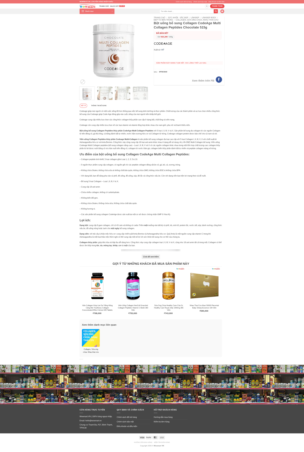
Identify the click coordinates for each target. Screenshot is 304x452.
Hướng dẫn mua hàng (163, 417)
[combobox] (186, 11)
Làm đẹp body (209, 18)
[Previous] (84, 50)
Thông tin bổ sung (99, 105)
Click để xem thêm (151, 257)
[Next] (143, 50)
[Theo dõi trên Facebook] (219, 79)
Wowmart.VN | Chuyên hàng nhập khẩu (96, 1)
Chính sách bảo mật (200, 2)
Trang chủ (104, 6)
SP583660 (163, 72)
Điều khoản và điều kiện (216, 2)
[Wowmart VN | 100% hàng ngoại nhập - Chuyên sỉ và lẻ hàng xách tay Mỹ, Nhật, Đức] (88, 6)
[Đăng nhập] (207, 6)
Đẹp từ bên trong (163, 20)
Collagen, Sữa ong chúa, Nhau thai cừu (197, 20)
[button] (97, 11)
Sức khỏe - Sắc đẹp (178, 18)
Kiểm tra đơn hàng (161, 422)
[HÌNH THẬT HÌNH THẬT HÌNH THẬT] (114, 50)
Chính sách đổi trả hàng (184, 2)
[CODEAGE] (163, 43)
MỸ (162, 50)
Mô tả (83, 105)
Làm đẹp (195, 18)
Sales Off (114, 6)
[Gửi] (216, 11)
